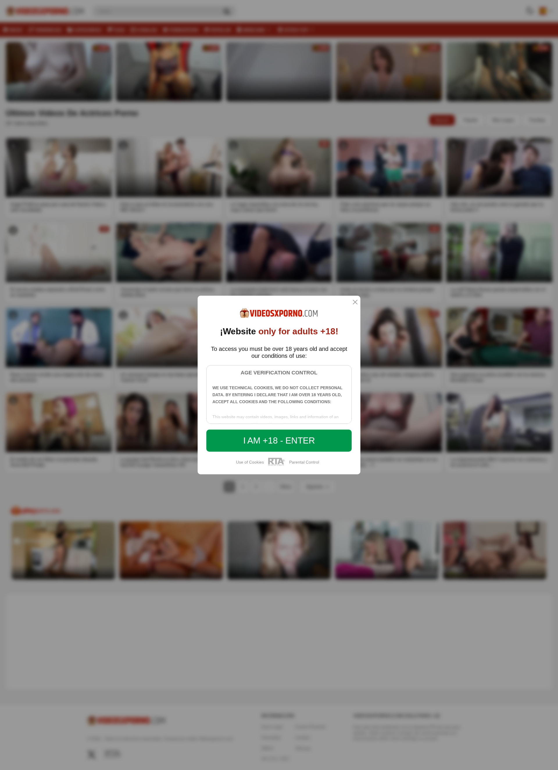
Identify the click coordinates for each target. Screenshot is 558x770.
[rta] (276, 464)
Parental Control (304, 462)
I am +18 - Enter (279, 440)
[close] (355, 302)
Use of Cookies (250, 462)
